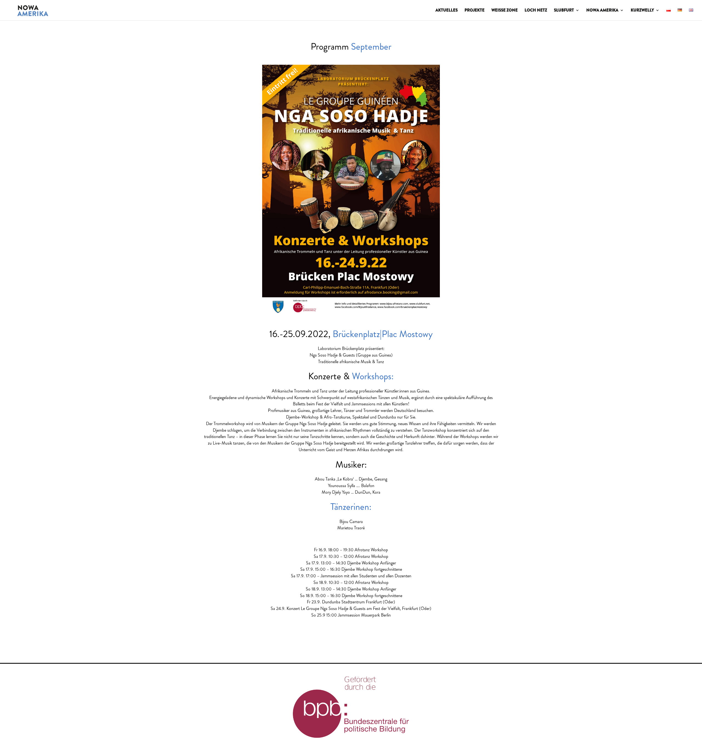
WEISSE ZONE (504, 10)
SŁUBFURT (564, 10)
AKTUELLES (446, 10)
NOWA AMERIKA (602, 10)
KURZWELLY (642, 10)
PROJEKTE (475, 10)
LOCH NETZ (536, 10)
